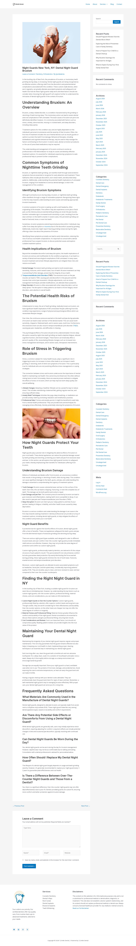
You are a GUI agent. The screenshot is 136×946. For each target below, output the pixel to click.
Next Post (85, 806)
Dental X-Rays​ (47, 898)
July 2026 (99, 102)
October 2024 (100, 162)
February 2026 (101, 112)
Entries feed (100, 486)
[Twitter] (18, 929)
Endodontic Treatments (104, 200)
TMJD (75, 326)
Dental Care (100, 183)
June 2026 (99, 105)
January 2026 (100, 115)
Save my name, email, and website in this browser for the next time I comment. (52, 860)
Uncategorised (101, 233)
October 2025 (100, 125)
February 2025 (101, 148)
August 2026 (100, 99)
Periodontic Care (102, 216)
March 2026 (100, 109)
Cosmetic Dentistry (102, 180)
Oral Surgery (100, 206)
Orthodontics (47, 74)
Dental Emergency (102, 186)
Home (88, 4)
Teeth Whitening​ (48, 908)
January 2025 (100, 152)
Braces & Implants (49, 906)
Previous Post (18, 806)
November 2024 (101, 158)
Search (98, 19)
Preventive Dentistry (103, 226)
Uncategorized (101, 236)
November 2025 (101, 122)
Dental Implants (101, 190)
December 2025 (101, 118)
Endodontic (100, 196)
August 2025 (100, 128)
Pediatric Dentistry (102, 213)
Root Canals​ (47, 901)
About (95, 4)
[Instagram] (23, 929)
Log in (98, 482)
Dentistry (39, 74)
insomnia (47, 226)
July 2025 (99, 132)
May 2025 (99, 138)
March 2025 (100, 145)
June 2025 (99, 135)
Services (103, 4)
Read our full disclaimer (81, 908)
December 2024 (101, 155)
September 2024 (101, 165)
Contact (119, 4)
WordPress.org (101, 492)
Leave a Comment (28, 74)
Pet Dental (99, 219)
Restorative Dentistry (103, 229)
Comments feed (101, 489)
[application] (107, 4)
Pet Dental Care (101, 223)
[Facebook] (14, 929)
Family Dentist (101, 203)
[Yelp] (27, 929)
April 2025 (99, 142)
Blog (112, 4)
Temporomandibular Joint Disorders (35, 275)
